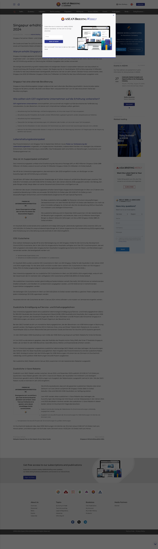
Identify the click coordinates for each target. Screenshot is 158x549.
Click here (58, 47)
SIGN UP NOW (54, 41)
